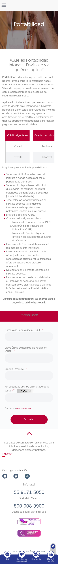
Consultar (29, 419)
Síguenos (7, 454)
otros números (23, 408)
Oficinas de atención (50, 560)
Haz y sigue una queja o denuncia (21, 560)
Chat (7, 559)
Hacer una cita (36, 559)
